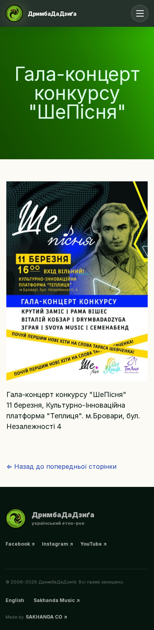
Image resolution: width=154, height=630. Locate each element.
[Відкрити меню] (139, 13)
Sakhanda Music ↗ (57, 600)
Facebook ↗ (20, 544)
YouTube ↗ (93, 544)
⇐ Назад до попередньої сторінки (61, 466)
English (15, 600)
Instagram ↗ (57, 544)
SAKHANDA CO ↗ (46, 617)
